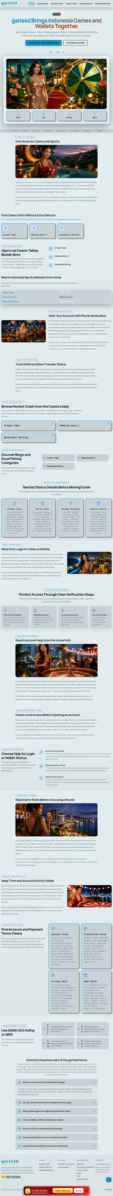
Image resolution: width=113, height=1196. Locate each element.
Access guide (42, 4)
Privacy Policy (82, 1170)
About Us (80, 1164)
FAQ (78, 1176)
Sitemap (108, 1189)
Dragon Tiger (71, 4)
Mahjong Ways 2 (86, 4)
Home (31, 4)
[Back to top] (108, 1179)
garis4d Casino (57, 4)
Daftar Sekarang (63, 1190)
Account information (43, 42)
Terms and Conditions (85, 1167)
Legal (79, 1173)
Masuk (78, 1190)
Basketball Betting (102, 4)
